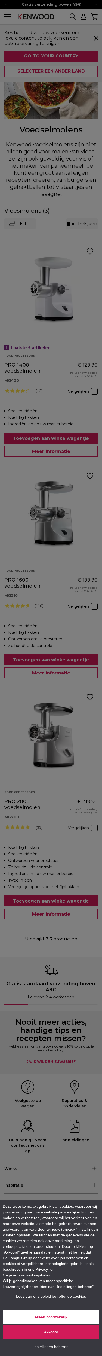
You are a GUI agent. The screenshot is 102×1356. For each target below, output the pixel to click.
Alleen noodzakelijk (51, 1317)
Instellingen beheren (51, 1347)
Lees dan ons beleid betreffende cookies (51, 1296)
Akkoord (51, 1332)
